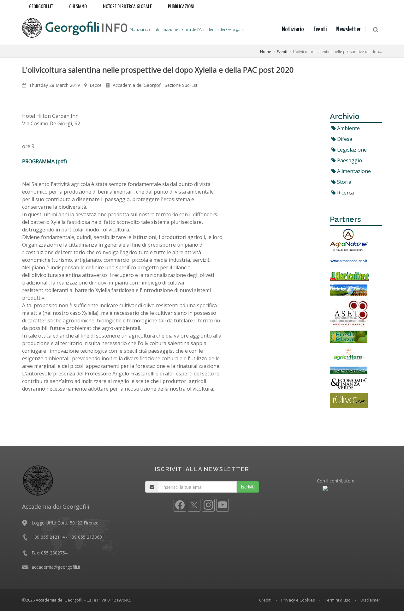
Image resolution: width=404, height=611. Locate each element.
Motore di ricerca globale (127, 6)
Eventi (320, 29)
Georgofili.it (41, 6)
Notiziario (293, 29)
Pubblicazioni (181, 6)
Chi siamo (78, 6)
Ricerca (345, 192)
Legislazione (351, 149)
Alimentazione (353, 171)
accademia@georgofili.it (56, 567)
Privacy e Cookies (298, 600)
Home (265, 51)
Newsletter (348, 29)
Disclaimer (370, 600)
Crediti (265, 600)
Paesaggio (349, 160)
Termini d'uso (338, 600)
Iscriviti (248, 487)
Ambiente (348, 128)
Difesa (344, 138)
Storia (343, 181)
